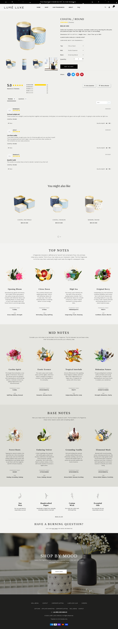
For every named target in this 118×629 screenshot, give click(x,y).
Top (61, 46)
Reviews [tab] (10, 99)
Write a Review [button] (105, 85)
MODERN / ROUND (93, 220)
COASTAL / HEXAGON (59, 220)
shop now (59, 571)
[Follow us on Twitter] (73, 74)
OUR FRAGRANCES (58, 7)
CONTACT (45, 603)
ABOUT (71, 7)
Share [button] (10, 123)
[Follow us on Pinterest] (82, 74)
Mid (61, 50)
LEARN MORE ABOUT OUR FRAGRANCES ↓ (71, 40)
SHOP (46, 7)
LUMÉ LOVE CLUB (72, 603)
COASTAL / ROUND (12, 119)
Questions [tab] (21, 99)
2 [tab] (60, 236)
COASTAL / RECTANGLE (24, 220)
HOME (38, 7)
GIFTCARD (37, 608)
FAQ (78, 7)
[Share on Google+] (77, 74)
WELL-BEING (35, 603)
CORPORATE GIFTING (58, 603)
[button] (107, 123)
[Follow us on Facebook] (69, 74)
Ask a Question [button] (90, 85)
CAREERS (84, 603)
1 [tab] (58, 236)
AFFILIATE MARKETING (48, 608)
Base (61, 55)
